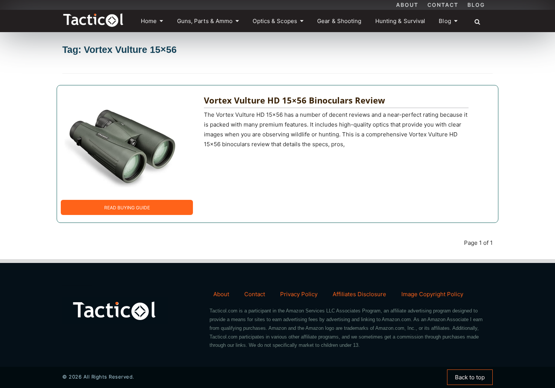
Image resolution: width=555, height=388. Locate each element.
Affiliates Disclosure (359, 294)
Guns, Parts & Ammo (205, 21)
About (407, 5)
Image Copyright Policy (432, 294)
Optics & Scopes (275, 21)
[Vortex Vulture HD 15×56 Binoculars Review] (121, 142)
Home (149, 21)
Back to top (470, 377)
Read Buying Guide (127, 207)
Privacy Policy (299, 294)
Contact (442, 5)
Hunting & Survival (400, 21)
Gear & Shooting (339, 21)
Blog (476, 5)
